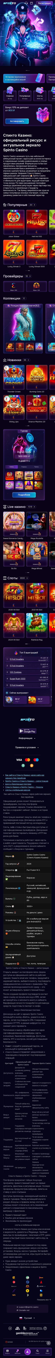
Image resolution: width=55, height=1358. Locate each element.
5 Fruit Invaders (17, 659)
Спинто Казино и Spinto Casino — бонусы (24, 787)
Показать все (43, 1300)
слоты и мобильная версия (17, 790)
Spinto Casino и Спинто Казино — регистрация (26, 781)
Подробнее (24, 494)
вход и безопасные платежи (18, 784)
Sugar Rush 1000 (17, 679)
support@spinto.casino (28, 1307)
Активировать (17, 121)
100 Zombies (15, 672)
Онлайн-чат (24, 1310)
